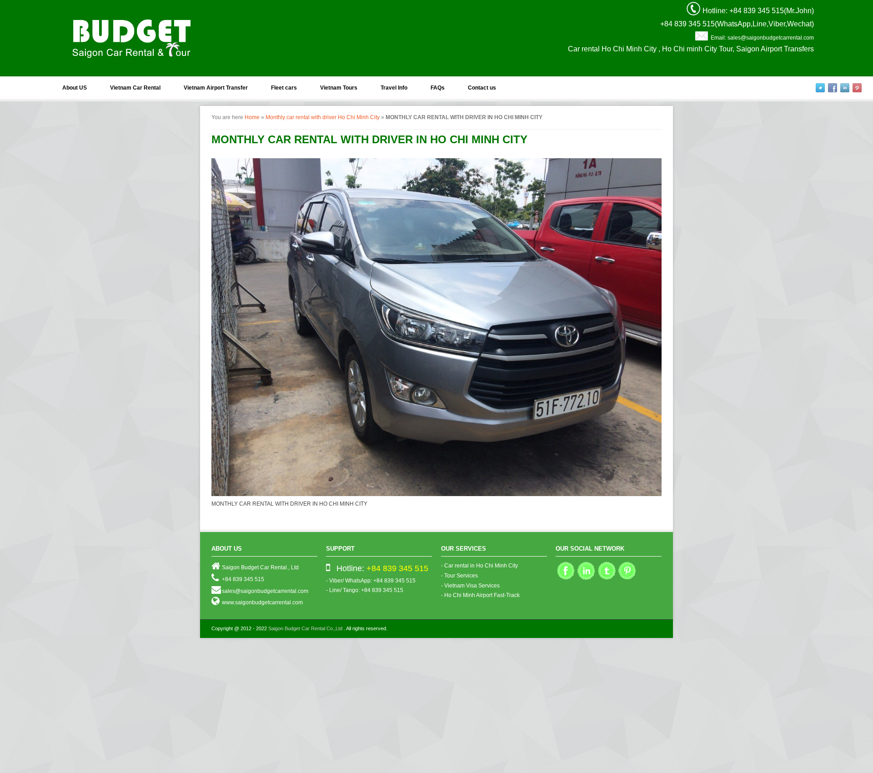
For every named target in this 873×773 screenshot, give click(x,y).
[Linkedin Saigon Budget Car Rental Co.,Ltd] (586, 579)
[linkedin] (844, 87)
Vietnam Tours (338, 88)
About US (74, 88)
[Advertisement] (273, 706)
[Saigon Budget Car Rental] (132, 36)
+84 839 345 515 (397, 568)
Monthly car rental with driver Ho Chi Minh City (323, 117)
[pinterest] (857, 87)
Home (252, 117)
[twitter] (820, 87)
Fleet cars (284, 88)
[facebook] (832, 87)
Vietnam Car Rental (135, 88)
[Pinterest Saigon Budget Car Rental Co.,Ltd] (627, 579)
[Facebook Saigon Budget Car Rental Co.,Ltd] (566, 579)
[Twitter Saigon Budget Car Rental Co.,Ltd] (607, 579)
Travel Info (394, 88)
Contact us (482, 88)
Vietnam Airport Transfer (216, 88)
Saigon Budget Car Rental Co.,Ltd (305, 628)
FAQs (438, 88)
